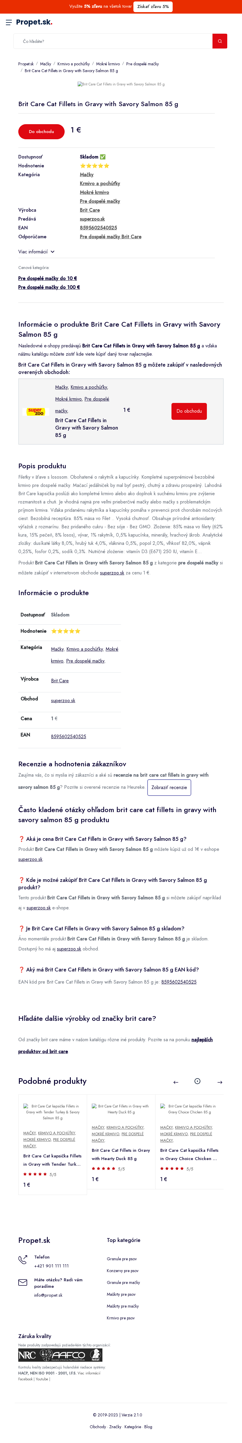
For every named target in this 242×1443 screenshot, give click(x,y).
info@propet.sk (48, 1295)
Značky (115, 1427)
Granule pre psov (122, 1259)
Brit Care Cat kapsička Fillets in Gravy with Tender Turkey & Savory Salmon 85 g (52, 1160)
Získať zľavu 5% (153, 6)
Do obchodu (41, 131)
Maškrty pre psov (121, 1294)
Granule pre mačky (123, 1282)
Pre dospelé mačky (142, 64)
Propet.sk (34, 22)
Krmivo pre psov (121, 1318)
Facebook (25, 1379)
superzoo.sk (112, 572)
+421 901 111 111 (51, 1266)
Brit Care (60, 680)
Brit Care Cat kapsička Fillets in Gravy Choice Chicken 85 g (189, 1155)
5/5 (53, 1175)
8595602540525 (68, 736)
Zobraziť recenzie (169, 787)
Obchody (98, 1427)
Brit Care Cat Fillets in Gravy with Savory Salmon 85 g (71, 71)
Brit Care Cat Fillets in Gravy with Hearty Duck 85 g (121, 1154)
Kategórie (133, 1427)
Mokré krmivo (108, 64)
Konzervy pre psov (122, 1271)
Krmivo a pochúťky (74, 64)
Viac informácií (33, 251)
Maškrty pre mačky (123, 1306)
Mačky (45, 64)
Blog (148, 1427)
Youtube (42, 1379)
